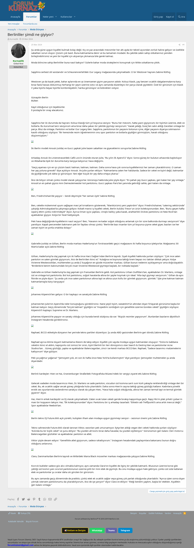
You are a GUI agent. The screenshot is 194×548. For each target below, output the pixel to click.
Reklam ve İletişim (75, 530)
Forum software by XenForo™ (97, 519)
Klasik (13, 513)
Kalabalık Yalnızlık (16, 521)
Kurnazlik (14, 39)
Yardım (168, 513)
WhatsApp (97, 530)
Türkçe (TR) (25, 513)
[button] (56, 16)
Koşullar (142, 513)
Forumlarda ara (30, 23)
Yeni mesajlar (14, 23)
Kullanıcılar (66, 16)
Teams (111, 530)
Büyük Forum (32, 521)
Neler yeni (48, 16)
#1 (183, 44)
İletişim (133, 513)
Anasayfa (15, 16)
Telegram (125, 530)
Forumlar (31, 16)
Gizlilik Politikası (156, 513)
